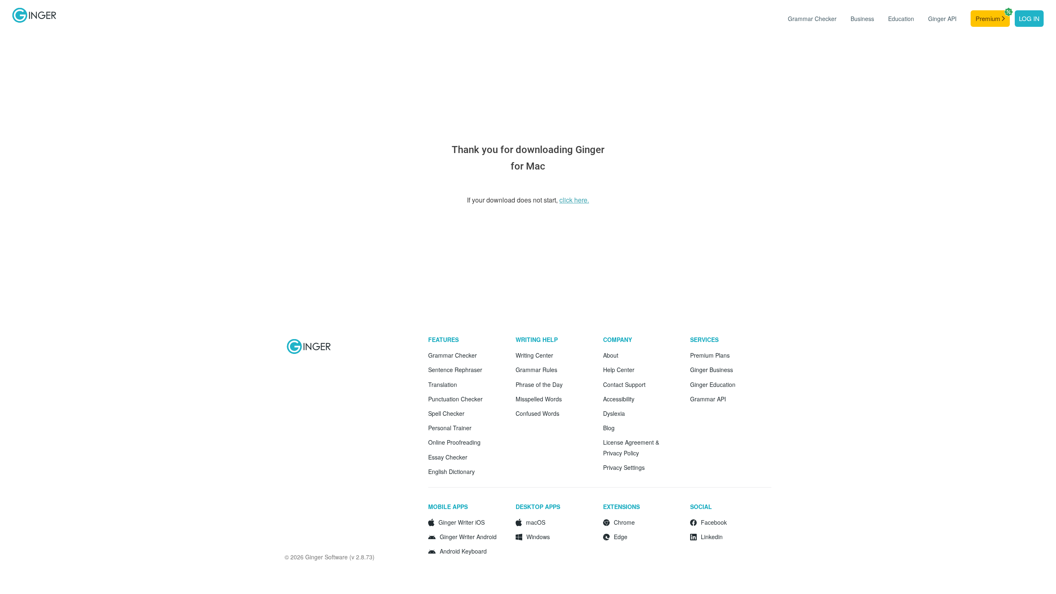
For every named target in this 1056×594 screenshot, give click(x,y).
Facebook (714, 522)
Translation (442, 384)
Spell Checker (446, 413)
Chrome (624, 522)
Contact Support (624, 384)
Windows (538, 537)
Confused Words (537, 413)
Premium (989, 18)
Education (901, 18)
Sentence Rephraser (455, 369)
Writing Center (534, 355)
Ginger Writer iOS (461, 522)
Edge (620, 537)
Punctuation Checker (455, 399)
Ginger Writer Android (468, 537)
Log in (1029, 18)
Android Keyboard (463, 551)
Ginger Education (712, 384)
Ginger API (942, 18)
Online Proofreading (454, 442)
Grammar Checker (812, 18)
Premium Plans (710, 355)
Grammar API (708, 399)
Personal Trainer (449, 428)
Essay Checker (447, 457)
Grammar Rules (536, 369)
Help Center (618, 369)
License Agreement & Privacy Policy (631, 447)
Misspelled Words (539, 399)
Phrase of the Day (539, 384)
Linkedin (712, 537)
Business (862, 18)
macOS (535, 522)
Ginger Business (711, 369)
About (610, 355)
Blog (609, 428)
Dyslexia (614, 413)
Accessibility (618, 399)
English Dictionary (451, 471)
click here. (574, 200)
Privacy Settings (624, 467)
